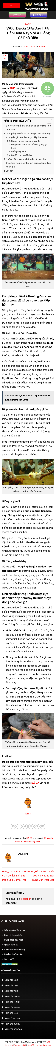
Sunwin (17, 1045)
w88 (48, 1042)
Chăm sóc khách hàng (14, 949)
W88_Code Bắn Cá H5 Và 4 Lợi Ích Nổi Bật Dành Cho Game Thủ (15, 875)
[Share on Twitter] (25, 826)
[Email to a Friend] (31, 826)
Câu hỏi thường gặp (13, 954)
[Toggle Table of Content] (48, 121)
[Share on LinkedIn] (43, 826)
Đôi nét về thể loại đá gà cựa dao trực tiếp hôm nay (28, 127)
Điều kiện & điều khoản (14, 930)
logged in (26, 898)
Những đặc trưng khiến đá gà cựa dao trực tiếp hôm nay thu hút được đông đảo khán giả (28, 163)
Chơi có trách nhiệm (13, 935)
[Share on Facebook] (19, 826)
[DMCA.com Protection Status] (9, 964)
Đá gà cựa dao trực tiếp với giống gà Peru (29, 146)
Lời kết (9, 170)
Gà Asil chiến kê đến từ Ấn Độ (26, 141)
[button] (11, 5)
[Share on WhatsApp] (13, 826)
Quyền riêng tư (11, 944)
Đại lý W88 (9, 959)
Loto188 (9, 1045)
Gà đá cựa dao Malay (21, 155)
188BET (31, 1045)
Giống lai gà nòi (18, 151)
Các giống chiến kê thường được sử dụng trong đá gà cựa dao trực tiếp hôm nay (28, 135)
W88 (38, 841)
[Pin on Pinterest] (37, 826)
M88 (24, 1045)
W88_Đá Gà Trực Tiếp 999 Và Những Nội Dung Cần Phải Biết (41, 875)
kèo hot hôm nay (43, 1045)
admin (42, 47)
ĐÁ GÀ (28, 24)
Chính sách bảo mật (13, 940)
